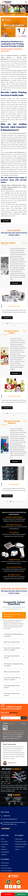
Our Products (4, 841)
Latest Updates (4, 844)
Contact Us (4, 854)
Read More (6, 220)
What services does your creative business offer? (12, 615)
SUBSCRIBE (23, 718)
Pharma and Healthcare (6, 870)
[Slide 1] (12, 14)
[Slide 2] (14, 14)
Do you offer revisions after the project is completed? (12, 649)
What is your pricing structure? (12, 642)
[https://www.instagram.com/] (14, 886)
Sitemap (3, 846)
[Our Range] (15, 801)
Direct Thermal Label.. (14, 306)
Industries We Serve (20, 846)
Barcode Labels (19, 839)
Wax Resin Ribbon (14, 484)
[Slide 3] (16, 14)
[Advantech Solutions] (6, 2)
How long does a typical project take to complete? (13, 635)
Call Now (8, 894)
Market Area (4, 849)
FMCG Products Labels (14, 396)
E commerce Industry (6, 868)
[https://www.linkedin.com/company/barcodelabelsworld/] (19, 886)
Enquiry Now (8, 317)
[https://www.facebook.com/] (6, 886)
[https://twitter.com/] (10, 886)
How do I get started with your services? (12, 656)
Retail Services (4, 865)
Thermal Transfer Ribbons (21, 844)
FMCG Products (5, 862)
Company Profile (5, 852)
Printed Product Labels (20, 841)
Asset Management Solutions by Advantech (13, 731)
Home (2, 839)
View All (24, 242)
